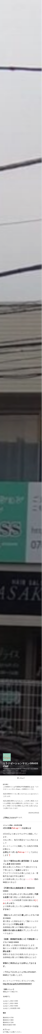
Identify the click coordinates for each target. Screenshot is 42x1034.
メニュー (22, 778)
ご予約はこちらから (9, 817)
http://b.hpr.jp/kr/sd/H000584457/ (17, 984)
